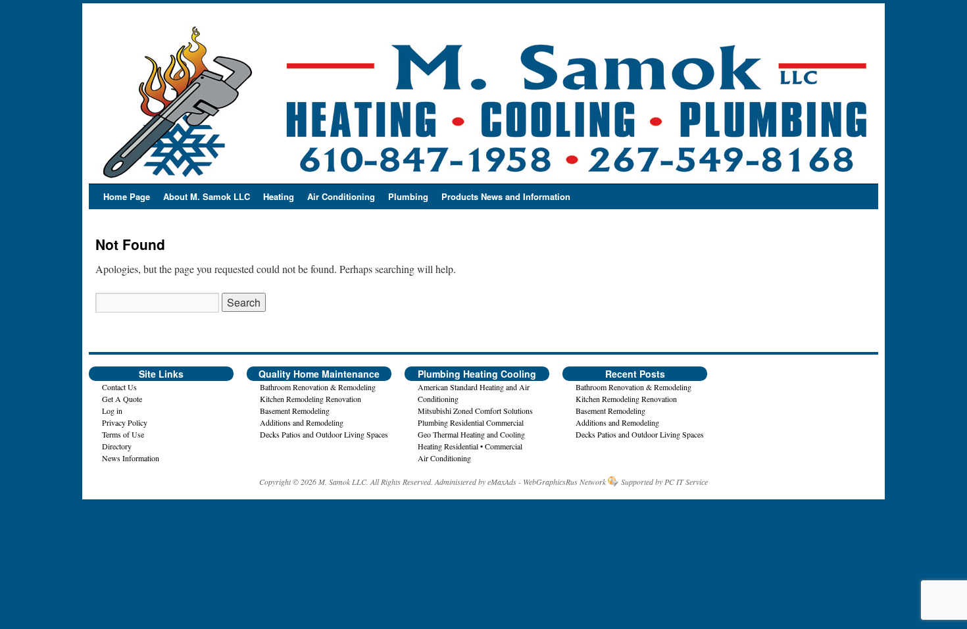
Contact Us (119, 387)
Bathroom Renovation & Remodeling (318, 387)
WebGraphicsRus (550, 481)
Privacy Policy (124, 422)
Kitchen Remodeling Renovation (310, 398)
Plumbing (408, 196)
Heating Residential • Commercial (470, 446)
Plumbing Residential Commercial (471, 422)
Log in (112, 410)
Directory (117, 446)
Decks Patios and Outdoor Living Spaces (324, 434)
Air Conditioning (341, 196)
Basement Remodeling (295, 410)
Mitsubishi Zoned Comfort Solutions (475, 410)
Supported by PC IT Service (664, 481)
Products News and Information (505, 196)
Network (593, 481)
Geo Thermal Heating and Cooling (471, 434)
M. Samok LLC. (343, 481)
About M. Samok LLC (206, 196)
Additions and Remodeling (301, 422)
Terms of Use (123, 434)
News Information (130, 458)
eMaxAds (501, 481)
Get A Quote (122, 398)
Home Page (126, 196)
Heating (278, 196)
